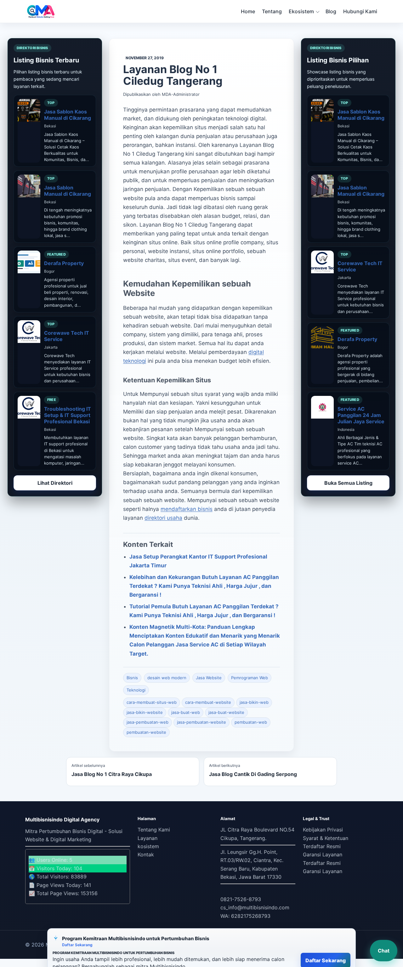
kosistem (148, 846)
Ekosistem (301, 11)
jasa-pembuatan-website (201, 722)
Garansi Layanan (322, 854)
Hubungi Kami (360, 11)
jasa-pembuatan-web (147, 722)
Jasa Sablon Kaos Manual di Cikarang (67, 114)
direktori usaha (163, 518)
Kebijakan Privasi (323, 829)
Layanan (147, 838)
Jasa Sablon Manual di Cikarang (67, 190)
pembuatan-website (146, 732)
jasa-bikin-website (145, 712)
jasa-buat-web (185, 712)
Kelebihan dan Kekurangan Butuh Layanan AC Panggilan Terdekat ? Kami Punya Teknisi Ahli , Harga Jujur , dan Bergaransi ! (204, 586)
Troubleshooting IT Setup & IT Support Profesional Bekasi (67, 415)
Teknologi (136, 689)
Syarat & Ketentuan (325, 838)
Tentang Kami (154, 829)
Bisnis (132, 677)
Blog (331, 11)
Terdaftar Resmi (322, 846)
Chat (383, 950)
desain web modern (166, 677)
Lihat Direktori (54, 483)
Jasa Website (209, 677)
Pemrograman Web (249, 677)
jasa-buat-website (226, 712)
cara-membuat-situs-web (152, 702)
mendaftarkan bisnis (187, 509)
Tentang (272, 11)
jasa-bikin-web (254, 702)
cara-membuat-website (208, 702)
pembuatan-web (251, 722)
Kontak (146, 854)
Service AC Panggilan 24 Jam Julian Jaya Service (361, 415)
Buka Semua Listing (348, 483)
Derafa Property (64, 263)
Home (248, 11)
